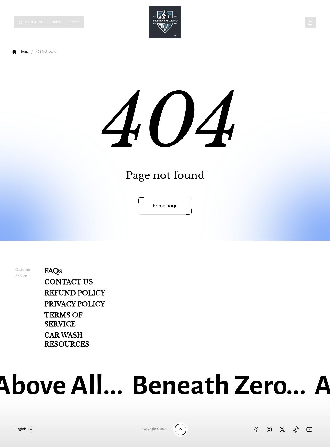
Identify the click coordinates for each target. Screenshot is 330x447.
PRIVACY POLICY (74, 304)
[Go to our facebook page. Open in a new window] (256, 429)
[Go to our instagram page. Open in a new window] (269, 429)
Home (24, 51)
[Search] (279, 22)
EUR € (243, 22)
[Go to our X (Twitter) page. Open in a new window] (282, 429)
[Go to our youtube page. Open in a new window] (309, 429)
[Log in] (294, 22)
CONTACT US (68, 282)
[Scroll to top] (180, 429)
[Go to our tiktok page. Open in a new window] (296, 429)
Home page (165, 206)
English (258, 22)
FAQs (53, 271)
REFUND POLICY (74, 293)
